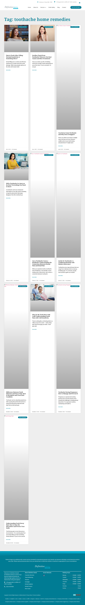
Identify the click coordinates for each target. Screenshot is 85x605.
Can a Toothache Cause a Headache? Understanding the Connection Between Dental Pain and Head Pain (42, 263)
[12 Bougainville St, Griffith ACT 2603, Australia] (54, 2)
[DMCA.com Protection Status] (77, 595)
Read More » (8, 70)
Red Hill (42, 598)
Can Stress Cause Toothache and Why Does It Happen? (67, 133)
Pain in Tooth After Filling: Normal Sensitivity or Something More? (14, 57)
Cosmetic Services (29, 575)
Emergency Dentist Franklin (74, 598)
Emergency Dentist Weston (74, 601)
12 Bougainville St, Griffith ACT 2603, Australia (66, 2)
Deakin (20, 598)
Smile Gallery (51, 7)
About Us (35, 7)
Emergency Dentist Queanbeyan (48, 601)
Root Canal (27, 588)
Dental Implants (29, 584)
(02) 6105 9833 (10, 586)
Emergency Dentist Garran (10, 601)
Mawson (37, 598)
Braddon (7, 598)
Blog (58, 7)
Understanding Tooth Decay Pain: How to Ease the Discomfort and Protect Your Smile (15, 525)
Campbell (12, 598)
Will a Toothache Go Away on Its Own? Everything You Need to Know (16, 185)
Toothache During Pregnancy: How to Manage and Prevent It (68, 393)
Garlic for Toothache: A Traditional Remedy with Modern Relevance (66, 262)
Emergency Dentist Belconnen (50, 598)
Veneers (27, 579)
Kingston (32, 598)
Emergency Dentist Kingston (35, 601)
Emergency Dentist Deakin (63, 598)
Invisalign (27, 581)
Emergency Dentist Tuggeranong (62, 601)
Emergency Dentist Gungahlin (22, 601)
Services (42, 7)
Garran (24, 598)
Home (29, 7)
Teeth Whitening (29, 577)
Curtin (16, 598)
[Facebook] (79, 3)
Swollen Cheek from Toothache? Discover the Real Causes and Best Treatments (41, 57)
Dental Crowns (28, 586)
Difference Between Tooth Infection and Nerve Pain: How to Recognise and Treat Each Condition (16, 394)
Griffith (28, 598)
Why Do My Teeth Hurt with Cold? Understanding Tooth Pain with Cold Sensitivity (41, 316)
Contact (64, 7)
